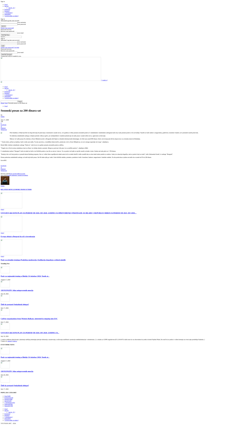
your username (21, 22)
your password (21, 24)
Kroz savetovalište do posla (17, 173)
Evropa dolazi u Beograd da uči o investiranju (18, 236)
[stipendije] (7, 14)
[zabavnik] (8, 404)
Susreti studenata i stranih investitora (17, 175)
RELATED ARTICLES (8, 189)
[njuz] (6, 4)
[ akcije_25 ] (11, 8)
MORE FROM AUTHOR (24, 189)
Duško (3, 116)
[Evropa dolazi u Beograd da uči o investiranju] (11, 231)
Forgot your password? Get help (10, 47)
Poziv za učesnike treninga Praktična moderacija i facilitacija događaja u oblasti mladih (33, 260)
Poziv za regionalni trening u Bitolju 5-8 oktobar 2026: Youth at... (25, 276)
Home (2, 103)
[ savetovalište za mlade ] (11, 16)
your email (20, 33)
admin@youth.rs (12, 341)
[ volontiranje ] (8, 12)
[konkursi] (7, 9)
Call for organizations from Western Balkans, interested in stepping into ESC (29, 319)
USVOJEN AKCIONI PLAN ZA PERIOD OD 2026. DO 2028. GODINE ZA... (30, 333)
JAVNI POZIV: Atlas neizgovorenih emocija (17, 290)
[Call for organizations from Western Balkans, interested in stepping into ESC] (5, 315)
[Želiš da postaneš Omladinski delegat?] (5, 301)
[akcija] (6, 6)
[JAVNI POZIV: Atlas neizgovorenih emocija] (5, 287)
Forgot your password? (7, 28)
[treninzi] (6, 11)
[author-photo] (5, 184)
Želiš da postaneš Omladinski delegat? (15, 304)
